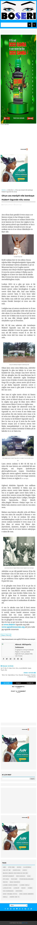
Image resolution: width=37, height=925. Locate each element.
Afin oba (11, 867)
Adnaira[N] (23, 149)
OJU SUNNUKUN (8, 891)
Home (3, 190)
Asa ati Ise (7, 870)
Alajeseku (27, 867)
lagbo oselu (24, 885)
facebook (30, 683)
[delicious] (31, 908)
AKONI (19, 867)
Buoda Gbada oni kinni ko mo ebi (15, 873)
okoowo (19, 891)
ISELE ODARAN (15, 882)
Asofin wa (16, 870)
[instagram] (28, 908)
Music (23, 888)
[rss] (22, 908)
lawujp (16, 888)
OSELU (5, 897)
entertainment (8, 876)
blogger (7, 683)
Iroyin (5, 882)
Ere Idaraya (20, 876)
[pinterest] (14, 908)
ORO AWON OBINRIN (26, 894)
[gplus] (11, 908)
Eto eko (6, 879)
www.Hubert (9, 624)
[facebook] (5, 908)
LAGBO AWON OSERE (10, 885)
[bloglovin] (17, 908)
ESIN (28, 876)
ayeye (25, 870)
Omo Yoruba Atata (10, 894)
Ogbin (30, 888)
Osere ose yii (14, 897)
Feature (14, 879)
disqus (18, 683)
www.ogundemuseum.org (13, 627)
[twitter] (8, 908)
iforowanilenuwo (26, 879)
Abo (4, 867)
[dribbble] (20, 908)
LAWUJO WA (7, 888)
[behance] (25, 908)
